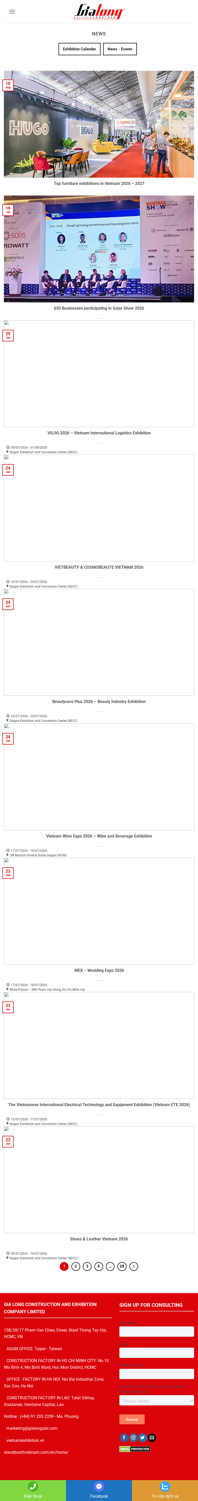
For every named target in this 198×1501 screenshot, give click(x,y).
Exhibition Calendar (79, 49)
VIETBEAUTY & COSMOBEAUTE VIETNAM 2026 (99, 567)
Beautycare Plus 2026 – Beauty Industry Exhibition (99, 701)
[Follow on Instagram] (133, 1437)
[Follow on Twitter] (142, 1437)
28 (122, 1266)
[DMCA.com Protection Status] (135, 1448)
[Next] (133, 1266)
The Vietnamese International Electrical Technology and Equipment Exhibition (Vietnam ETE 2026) (99, 1104)
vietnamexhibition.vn (25, 1440)
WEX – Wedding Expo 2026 (99, 970)
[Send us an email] (152, 1437)
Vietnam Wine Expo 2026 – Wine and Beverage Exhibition (99, 836)
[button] (12, 11)
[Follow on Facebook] (124, 1437)
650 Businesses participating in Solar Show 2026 (99, 308)
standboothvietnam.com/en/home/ (36, 1452)
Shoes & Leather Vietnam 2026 (99, 1239)
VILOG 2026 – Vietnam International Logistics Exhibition (99, 433)
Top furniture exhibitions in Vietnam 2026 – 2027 (99, 183)
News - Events (120, 49)
